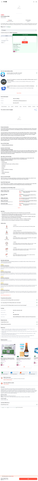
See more (2, 281)
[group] (19, 7)
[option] (4, 106)
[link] (5, 1)
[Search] (33, 2)
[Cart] (36, 2)
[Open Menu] (2, 2)
